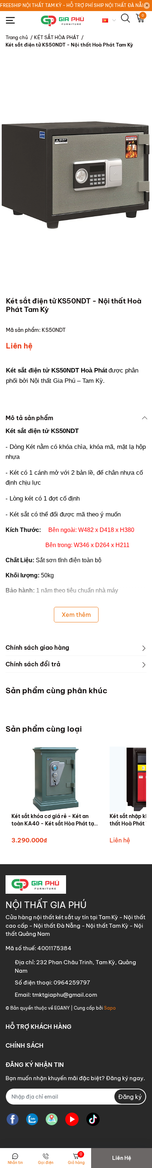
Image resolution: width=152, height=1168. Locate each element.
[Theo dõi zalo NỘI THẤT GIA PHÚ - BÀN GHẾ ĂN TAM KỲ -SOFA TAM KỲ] (32, 1119)
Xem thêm (76, 614)
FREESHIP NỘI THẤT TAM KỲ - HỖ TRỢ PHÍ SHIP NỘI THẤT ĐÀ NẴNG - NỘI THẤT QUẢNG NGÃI (71, 5)
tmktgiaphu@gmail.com (64, 994)
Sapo (110, 1008)
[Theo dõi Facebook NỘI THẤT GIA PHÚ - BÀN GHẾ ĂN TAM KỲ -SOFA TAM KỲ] (13, 1119)
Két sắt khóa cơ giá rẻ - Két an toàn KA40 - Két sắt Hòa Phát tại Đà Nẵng (53, 823)
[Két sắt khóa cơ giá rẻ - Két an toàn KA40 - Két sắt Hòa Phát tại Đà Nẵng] (55, 779)
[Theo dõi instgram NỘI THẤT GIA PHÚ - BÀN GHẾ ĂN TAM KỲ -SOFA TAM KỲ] (52, 1119)
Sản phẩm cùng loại (44, 729)
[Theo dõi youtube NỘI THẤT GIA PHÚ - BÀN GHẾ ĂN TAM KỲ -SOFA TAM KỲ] (72, 1119)
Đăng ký (130, 1096)
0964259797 (71, 982)
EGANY (62, 1008)
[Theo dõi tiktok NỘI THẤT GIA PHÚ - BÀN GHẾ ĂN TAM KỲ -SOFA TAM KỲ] (93, 1119)
